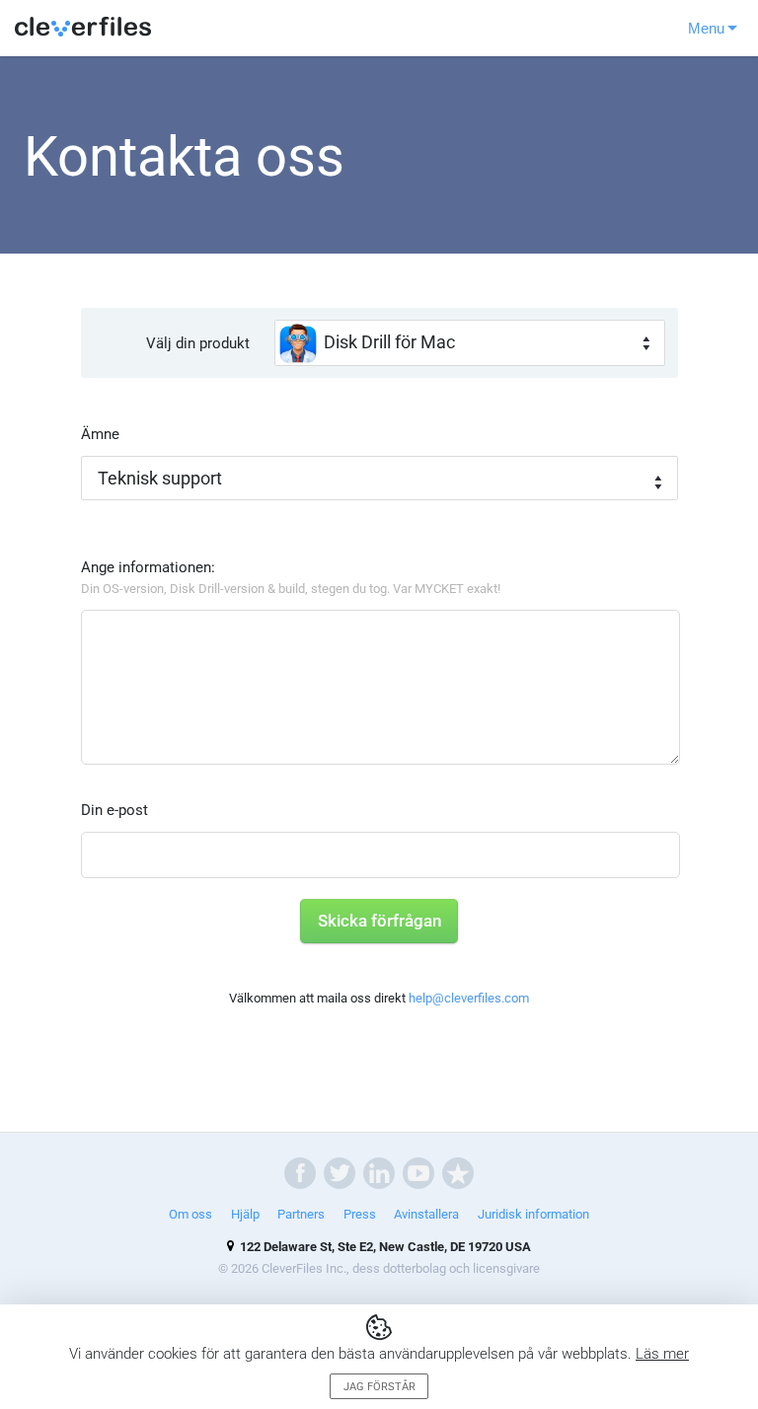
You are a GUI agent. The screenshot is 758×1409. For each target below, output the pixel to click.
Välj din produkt (198, 343)
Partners (301, 1214)
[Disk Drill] (83, 28)
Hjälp (245, 1214)
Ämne (100, 434)
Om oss (190, 1214)
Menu (706, 28)
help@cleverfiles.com (469, 998)
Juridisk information (533, 1214)
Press (359, 1214)
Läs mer (662, 1354)
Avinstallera (426, 1214)
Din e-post (114, 810)
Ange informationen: (290, 577)
